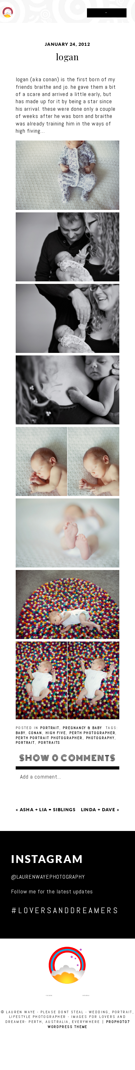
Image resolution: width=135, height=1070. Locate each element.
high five (56, 732)
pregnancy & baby (82, 727)
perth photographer (92, 732)
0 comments (67, 758)
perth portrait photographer (49, 737)
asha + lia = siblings (48, 809)
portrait (49, 727)
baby (20, 732)
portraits (49, 742)
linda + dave (98, 809)
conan (35, 732)
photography (100, 737)
